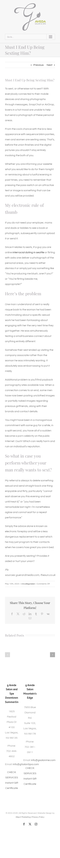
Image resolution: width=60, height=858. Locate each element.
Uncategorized (28, 584)
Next (49, 65)
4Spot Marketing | (24, 817)
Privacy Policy (38, 817)
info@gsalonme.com (43, 760)
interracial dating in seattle (28, 252)
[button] (7, 654)
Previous (38, 65)
